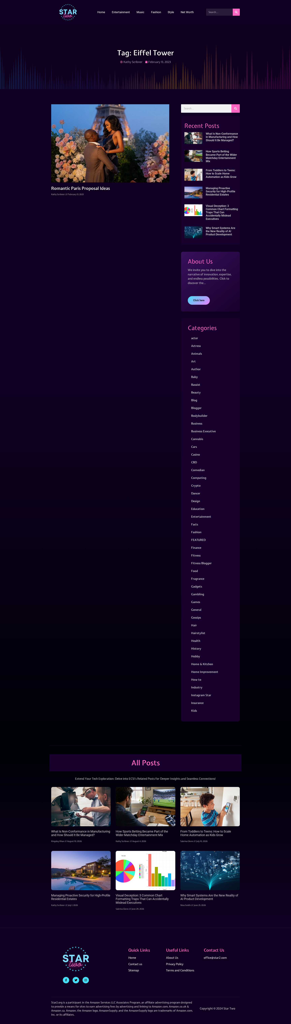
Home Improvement (204, 672)
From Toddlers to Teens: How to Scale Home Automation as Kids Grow (221, 173)
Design (195, 501)
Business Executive (203, 431)
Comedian (198, 470)
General (196, 610)
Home (101, 12)
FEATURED (198, 540)
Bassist (195, 385)
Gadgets (196, 586)
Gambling (197, 594)
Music (140, 12)
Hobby (195, 656)
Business (196, 423)
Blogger (196, 408)
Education (197, 509)
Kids (194, 711)
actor (194, 338)
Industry (196, 687)
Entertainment (121, 12)
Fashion (156, 12)
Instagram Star (201, 695)
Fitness (196, 555)
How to (196, 679)
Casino (195, 454)
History (196, 648)
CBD (194, 462)
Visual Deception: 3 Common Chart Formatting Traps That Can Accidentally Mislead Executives (222, 212)
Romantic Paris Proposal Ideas (80, 188)
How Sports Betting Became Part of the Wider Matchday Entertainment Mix (221, 156)
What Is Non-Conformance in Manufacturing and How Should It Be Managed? (222, 137)
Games (195, 602)
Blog (194, 400)
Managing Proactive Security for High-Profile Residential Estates (220, 191)
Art (193, 361)
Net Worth (187, 12)
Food (194, 571)
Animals (196, 354)
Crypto (196, 485)
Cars (194, 447)
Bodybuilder (199, 416)
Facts (194, 524)
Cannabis (197, 439)
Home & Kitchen (202, 664)
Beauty (196, 392)
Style (171, 12)
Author (196, 369)
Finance (196, 548)
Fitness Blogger (201, 563)
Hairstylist (198, 633)
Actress (196, 346)
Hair (194, 625)
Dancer (195, 493)
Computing (198, 478)
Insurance (197, 703)
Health (195, 641)
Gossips (196, 617)
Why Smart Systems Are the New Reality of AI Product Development (220, 231)
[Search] (236, 12)
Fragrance (197, 579)
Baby (194, 377)
